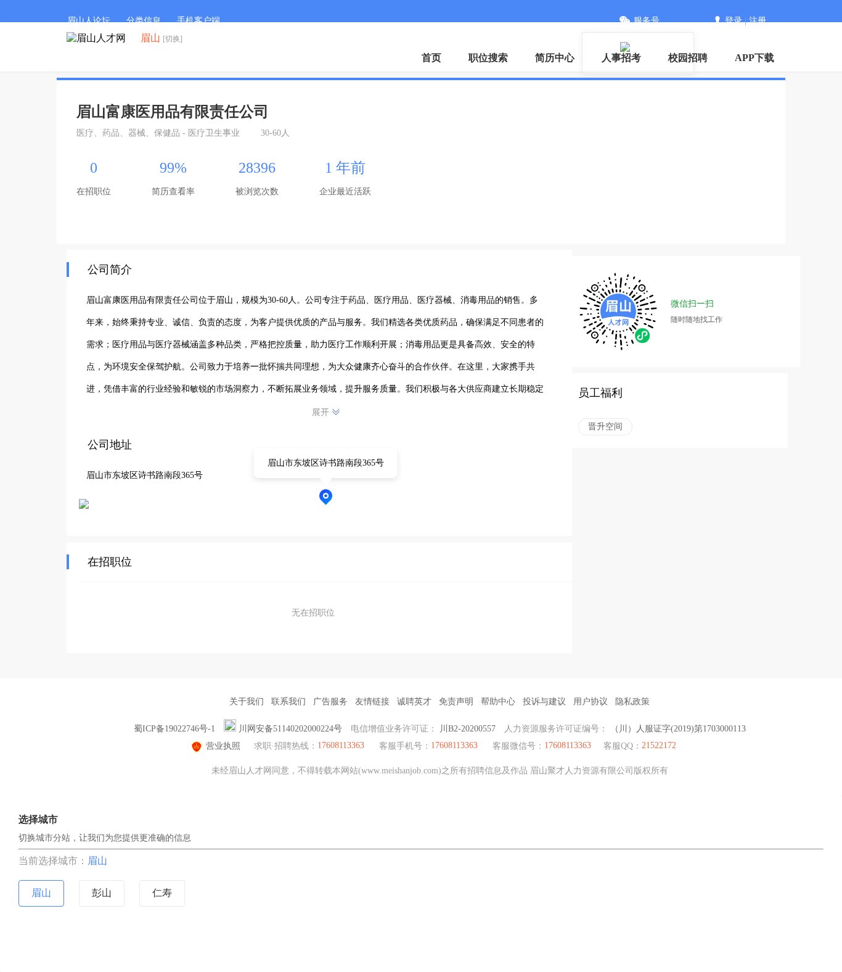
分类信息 (143, 20)
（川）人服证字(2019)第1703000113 (678, 728)
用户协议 (590, 701)
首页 (431, 57)
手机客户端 (198, 20)
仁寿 (162, 893)
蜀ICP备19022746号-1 (174, 728)
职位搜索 (488, 57)
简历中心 (554, 57)
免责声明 (456, 701)
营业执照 (223, 746)
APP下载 (754, 57)
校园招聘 (688, 57)
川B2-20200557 (467, 728)
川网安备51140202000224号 (290, 728)
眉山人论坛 (88, 20)
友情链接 (372, 701)
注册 (757, 20)
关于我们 (246, 701)
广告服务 (330, 701)
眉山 (97, 860)
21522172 (659, 745)
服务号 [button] (647, 20)
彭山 (102, 893)
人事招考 (621, 57)
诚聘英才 (414, 701)
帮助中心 (498, 701)
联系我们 (288, 701)
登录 (733, 20)
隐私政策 (632, 701)
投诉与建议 (544, 701)
